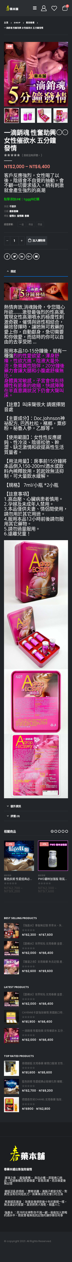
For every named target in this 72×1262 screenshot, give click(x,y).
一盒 (21, 224)
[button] (52, 831)
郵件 (36, 256)
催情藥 (20, 216)
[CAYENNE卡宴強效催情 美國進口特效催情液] (11, 1017)
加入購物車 (39, 240)
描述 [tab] (13, 271)
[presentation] (9, 74)
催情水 (12, 216)
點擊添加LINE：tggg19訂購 (21, 199)
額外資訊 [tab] (16, 806)
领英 (22, 256)
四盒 (40, 224)
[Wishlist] (54, 8)
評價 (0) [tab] (15, 816)
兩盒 (31, 224)
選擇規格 (27, 847)
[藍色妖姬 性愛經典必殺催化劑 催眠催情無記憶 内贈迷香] (11, 1086)
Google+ (29, 256)
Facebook (7, 256)
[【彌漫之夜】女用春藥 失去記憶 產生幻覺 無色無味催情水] (11, 966)
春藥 (27, 216)
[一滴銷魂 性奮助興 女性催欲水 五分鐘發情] (11, 1035)
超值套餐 (8, 224)
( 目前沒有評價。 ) (32, 155)
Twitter (14, 256)
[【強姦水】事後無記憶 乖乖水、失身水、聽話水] (11, 930)
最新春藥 (13, 211)
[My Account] (43, 8)
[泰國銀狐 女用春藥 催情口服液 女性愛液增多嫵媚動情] (11, 1068)
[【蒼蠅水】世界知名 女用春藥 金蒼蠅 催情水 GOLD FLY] (11, 948)
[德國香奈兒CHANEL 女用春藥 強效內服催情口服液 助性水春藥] (11, 1104)
